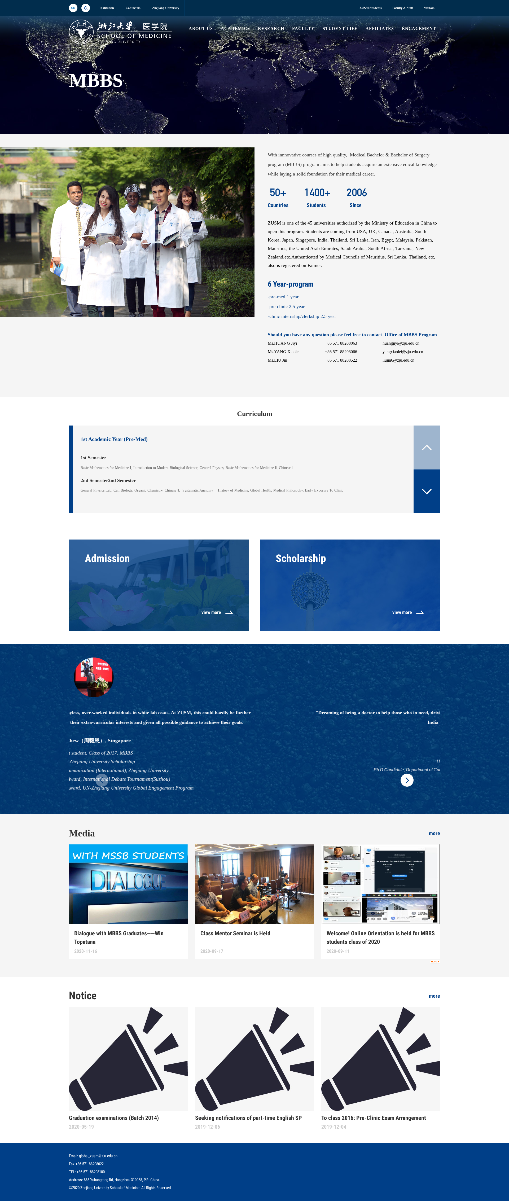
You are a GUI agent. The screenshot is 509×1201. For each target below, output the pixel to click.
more (434, 833)
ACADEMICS (235, 28)
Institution (106, 8)
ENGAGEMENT (419, 28)
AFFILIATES (380, 28)
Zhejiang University (165, 8)
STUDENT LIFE (340, 28)
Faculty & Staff (402, 8)
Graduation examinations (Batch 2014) (114, 1118)
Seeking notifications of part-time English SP (248, 1118)
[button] (427, 491)
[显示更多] (435, 961)
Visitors (429, 8)
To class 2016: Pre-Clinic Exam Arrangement (373, 1118)
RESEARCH (271, 28)
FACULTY (303, 28)
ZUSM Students (370, 8)
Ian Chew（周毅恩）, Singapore (255, 740)
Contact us (133, 8)
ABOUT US (201, 28)
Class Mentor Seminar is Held (235, 933)
